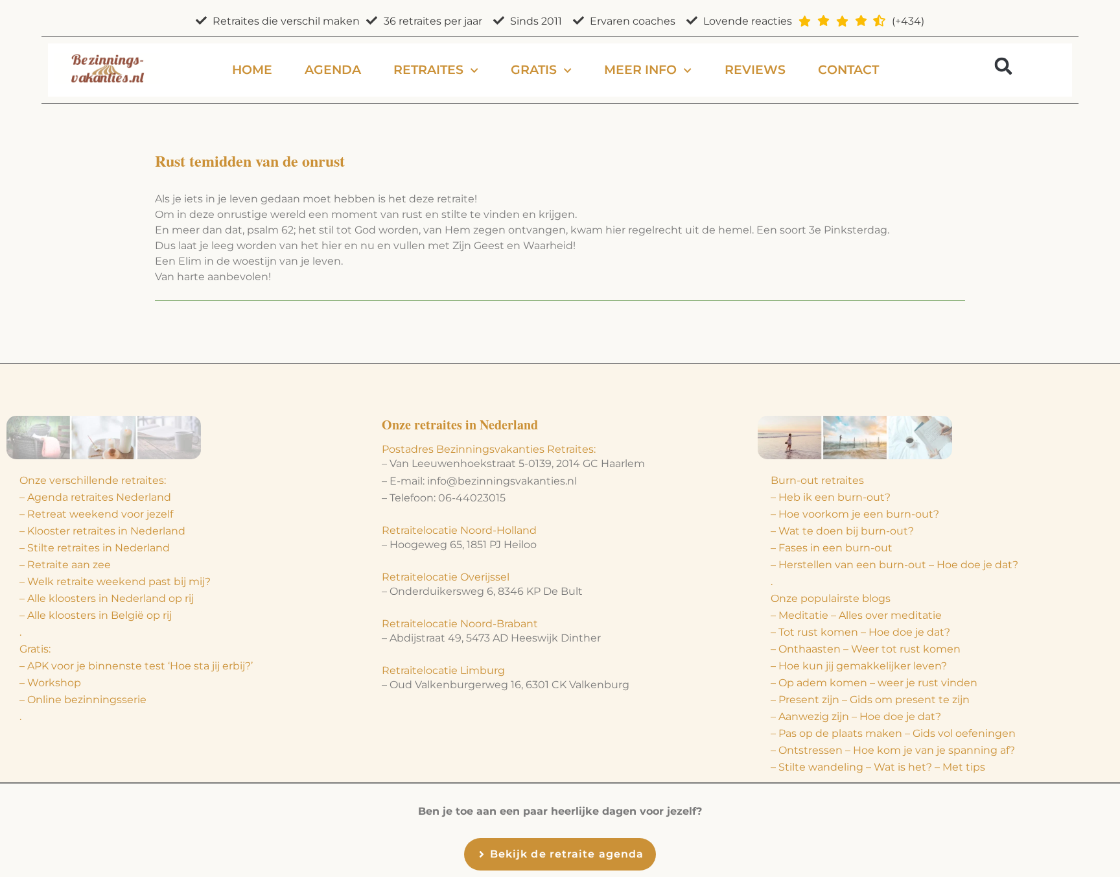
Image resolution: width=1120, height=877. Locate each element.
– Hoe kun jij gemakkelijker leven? (859, 666)
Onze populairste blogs (831, 598)
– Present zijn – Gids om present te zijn (870, 699)
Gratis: (35, 649)
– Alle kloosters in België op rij (95, 615)
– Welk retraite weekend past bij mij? (115, 581)
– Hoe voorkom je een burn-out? (855, 514)
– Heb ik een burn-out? (831, 497)
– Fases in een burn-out (831, 548)
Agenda (333, 69)
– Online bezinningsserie (82, 699)
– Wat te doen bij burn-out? (842, 531)
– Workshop (50, 683)
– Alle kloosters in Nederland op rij (106, 598)
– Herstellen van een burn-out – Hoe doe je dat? (894, 565)
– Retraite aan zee (65, 565)
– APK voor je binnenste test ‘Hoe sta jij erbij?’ (136, 666)
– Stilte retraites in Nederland (94, 548)
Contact (848, 69)
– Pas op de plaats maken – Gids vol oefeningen (893, 733)
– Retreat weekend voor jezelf (96, 514)
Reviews (755, 69)
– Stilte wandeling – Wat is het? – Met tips (878, 767)
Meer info (640, 69)
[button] (1003, 66)
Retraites (428, 69)
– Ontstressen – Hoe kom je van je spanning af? (893, 750)
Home (252, 69)
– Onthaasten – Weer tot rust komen (866, 649)
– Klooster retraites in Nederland (102, 531)
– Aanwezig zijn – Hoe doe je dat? (856, 716)
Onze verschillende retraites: (92, 480)
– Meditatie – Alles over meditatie (856, 615)
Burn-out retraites (817, 480)
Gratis (534, 69)
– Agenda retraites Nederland (95, 497)
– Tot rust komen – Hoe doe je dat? (860, 632)
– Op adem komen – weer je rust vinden (874, 683)
